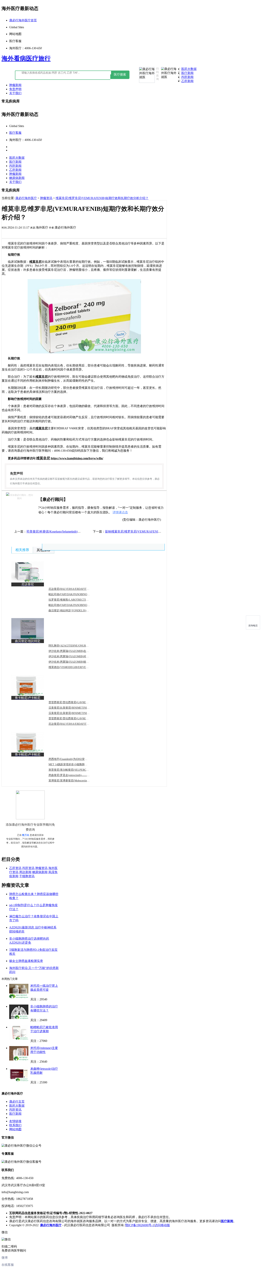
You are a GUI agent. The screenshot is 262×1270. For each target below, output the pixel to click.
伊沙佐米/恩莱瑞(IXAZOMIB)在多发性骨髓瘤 (75, 651)
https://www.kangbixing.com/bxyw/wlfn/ (77, 458)
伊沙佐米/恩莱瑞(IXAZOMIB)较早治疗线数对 (75, 661)
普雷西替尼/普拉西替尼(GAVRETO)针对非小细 (76, 718)
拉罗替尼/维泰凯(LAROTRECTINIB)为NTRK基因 (78, 599)
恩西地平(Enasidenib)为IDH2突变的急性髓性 (75, 759)
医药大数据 (189, 69)
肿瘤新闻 (15, 85)
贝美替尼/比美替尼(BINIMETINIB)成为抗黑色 (76, 707)
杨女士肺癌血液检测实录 (26, 960)
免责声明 (15, 89)
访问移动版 (162, 1225)
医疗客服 (15, 132)
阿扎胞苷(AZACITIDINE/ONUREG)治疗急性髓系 (78, 645)
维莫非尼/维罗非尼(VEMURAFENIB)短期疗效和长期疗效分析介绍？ (102, 198)
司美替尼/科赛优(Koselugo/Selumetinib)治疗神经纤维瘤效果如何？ (70, 531)
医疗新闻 (187, 73)
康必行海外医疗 (26, 198)
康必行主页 (17, 1101)
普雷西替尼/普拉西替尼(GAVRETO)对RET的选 (76, 702)
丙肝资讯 (28, 868)
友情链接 (15, 1121)
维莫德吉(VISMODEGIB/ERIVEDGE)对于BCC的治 (78, 667)
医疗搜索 (120, 74)
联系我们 (15, 1125)
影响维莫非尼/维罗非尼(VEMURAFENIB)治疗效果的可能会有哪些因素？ (154, 531)
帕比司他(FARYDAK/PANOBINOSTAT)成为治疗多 (78, 594)
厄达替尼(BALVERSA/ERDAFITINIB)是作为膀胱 (77, 723)
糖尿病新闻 (17, 178)
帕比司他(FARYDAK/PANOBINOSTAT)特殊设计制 (78, 605)
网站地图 (15, 1129)
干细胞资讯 (27, 876)
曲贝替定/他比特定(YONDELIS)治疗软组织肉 (75, 610)
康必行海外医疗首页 (23, 20)
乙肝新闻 (187, 81)
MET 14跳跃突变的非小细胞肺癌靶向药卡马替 (76, 764)
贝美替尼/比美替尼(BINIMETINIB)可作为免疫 (76, 713)
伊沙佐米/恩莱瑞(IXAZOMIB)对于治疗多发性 (75, 656)
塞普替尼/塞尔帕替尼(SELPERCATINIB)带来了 (76, 769)
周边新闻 (25, 872)
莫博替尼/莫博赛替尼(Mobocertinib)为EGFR (74, 780)
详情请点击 (120, 512)
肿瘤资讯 (46, 198)
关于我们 (15, 93)
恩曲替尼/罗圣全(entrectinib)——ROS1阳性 (74, 775)
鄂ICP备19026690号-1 (139, 1225)
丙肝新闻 (187, 77)
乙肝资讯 (15, 868)
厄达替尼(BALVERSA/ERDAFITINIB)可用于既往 (77, 589)
